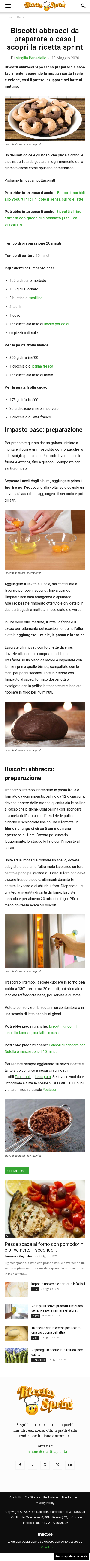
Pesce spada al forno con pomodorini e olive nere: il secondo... (45, 1247)
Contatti (15, 1497)
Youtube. (50, 1089)
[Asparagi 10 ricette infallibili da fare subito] (16, 1355)
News (36, 1315)
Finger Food (39, 1359)
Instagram (43, 1077)
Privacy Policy (45, 1503)
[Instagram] (32, 1465)
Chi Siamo (32, 1497)
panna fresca (42, 366)
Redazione (50, 1497)
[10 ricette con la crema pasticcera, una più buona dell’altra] (16, 1333)
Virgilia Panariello (31, 57)
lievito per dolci (56, 324)
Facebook (23, 1077)
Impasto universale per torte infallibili (58, 1284)
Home (9, 17)
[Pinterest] (45, 1465)
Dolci (20, 17)
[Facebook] (20, 1465)
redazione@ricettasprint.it (45, 1452)
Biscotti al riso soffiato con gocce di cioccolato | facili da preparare (43, 218)
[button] (7, 6)
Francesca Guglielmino (20, 1256)
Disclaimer (69, 1497)
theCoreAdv (45, 1547)
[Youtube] (70, 1465)
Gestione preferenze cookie (71, 1556)
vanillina (36, 298)
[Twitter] (57, 1465)
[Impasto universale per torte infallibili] (16, 1289)
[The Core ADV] (45, 1536)
